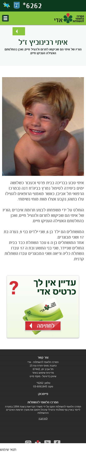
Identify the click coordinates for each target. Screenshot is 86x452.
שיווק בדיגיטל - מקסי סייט (43, 376)
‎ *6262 (39, 383)
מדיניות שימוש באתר (43, 372)
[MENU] (5, 18)
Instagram (28, 443)
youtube (47, 443)
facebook (57, 443)
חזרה (19, 31)
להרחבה (43, 418)
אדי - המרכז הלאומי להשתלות (69, 18)
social (38, 443)
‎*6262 (32, 5)
